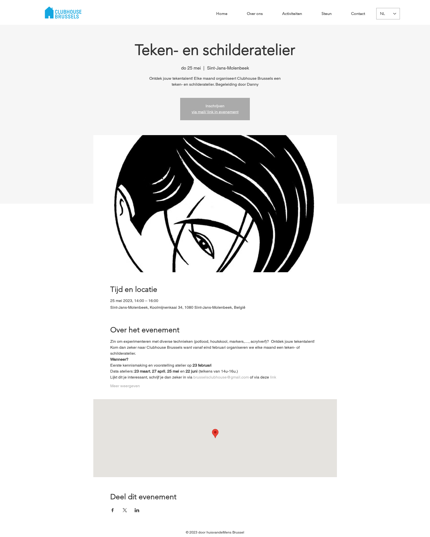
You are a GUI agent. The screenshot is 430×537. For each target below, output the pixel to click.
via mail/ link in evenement (215, 112)
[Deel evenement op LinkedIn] (137, 510)
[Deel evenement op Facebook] (112, 510)
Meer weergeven (125, 386)
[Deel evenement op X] (124, 510)
